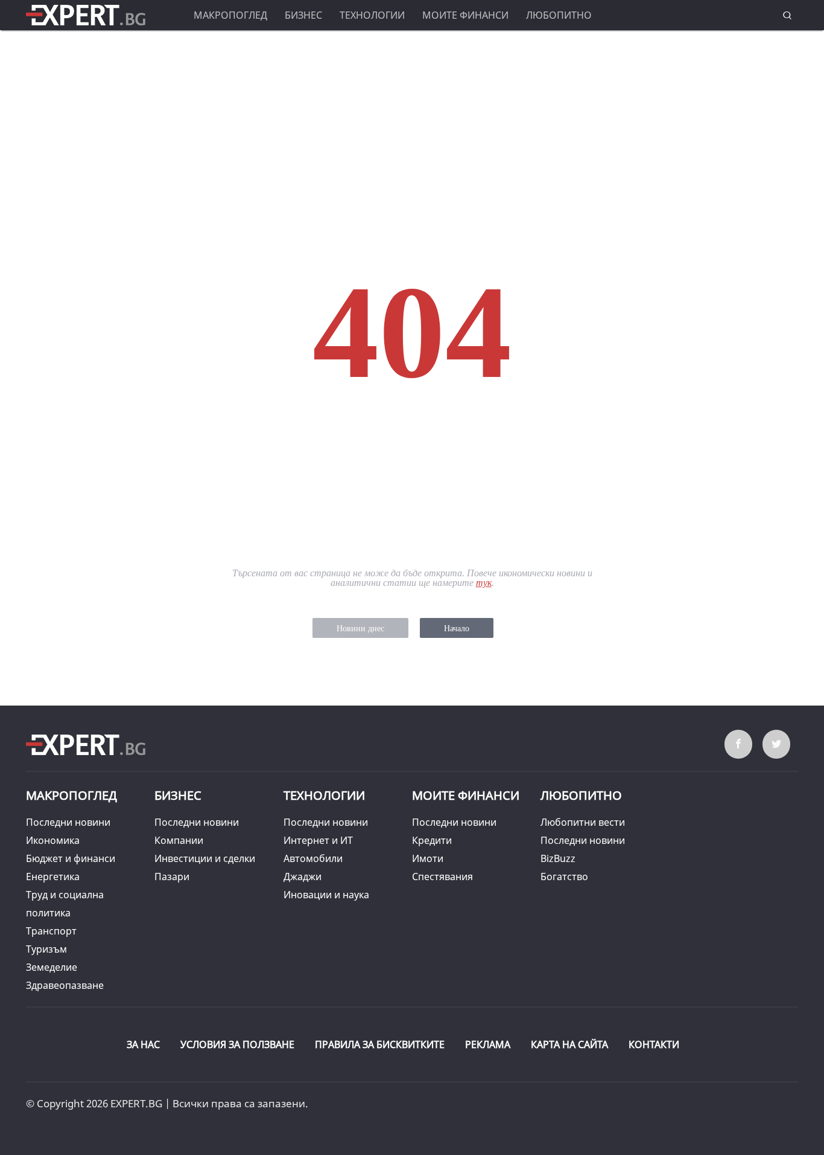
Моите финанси (465, 15)
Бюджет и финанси (70, 858)
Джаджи (303, 876)
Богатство (564, 876)
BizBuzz (557, 858)
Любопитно (559, 15)
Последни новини (68, 822)
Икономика (53, 840)
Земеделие (51, 967)
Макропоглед (230, 15)
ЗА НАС (143, 1044)
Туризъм (46, 949)
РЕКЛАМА (487, 1044)
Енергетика (53, 876)
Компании (178, 840)
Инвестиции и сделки (204, 858)
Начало (456, 628)
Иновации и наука (326, 894)
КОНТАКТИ (654, 1044)
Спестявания (442, 876)
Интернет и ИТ (318, 840)
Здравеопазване (65, 985)
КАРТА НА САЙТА (569, 1044)
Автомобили (313, 858)
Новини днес (360, 628)
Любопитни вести (582, 822)
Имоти (427, 858)
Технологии (372, 15)
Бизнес (303, 15)
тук (484, 583)
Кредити (432, 840)
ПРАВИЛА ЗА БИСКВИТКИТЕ (380, 1044)
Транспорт (51, 931)
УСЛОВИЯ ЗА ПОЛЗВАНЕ (237, 1044)
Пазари (171, 876)
